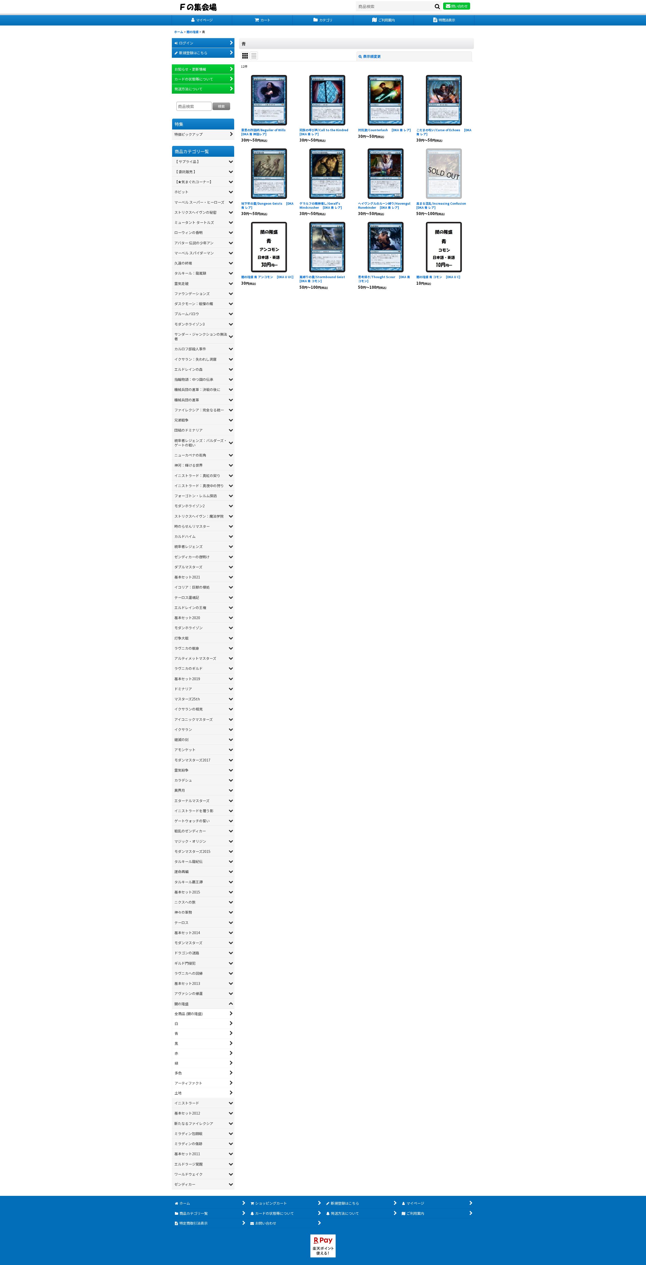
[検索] (437, 6)
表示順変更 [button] (372, 56)
